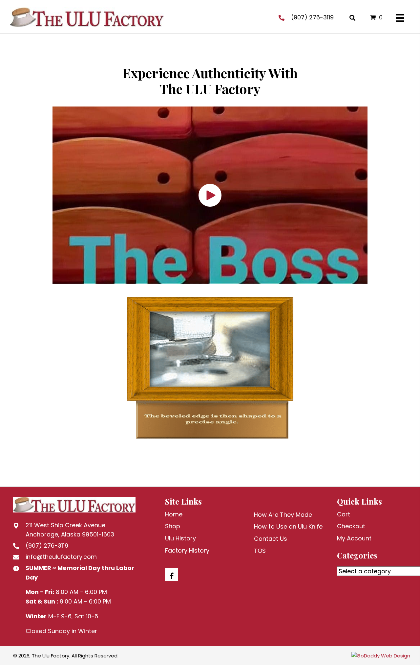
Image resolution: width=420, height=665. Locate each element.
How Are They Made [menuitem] (283, 515)
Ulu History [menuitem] (180, 538)
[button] (210, 195)
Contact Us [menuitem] (270, 538)
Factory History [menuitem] (187, 550)
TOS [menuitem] (260, 551)
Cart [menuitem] (343, 514)
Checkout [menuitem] (351, 526)
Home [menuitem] (173, 514)
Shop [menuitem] (172, 526)
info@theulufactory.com (61, 557)
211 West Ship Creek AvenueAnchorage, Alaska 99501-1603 (70, 530)
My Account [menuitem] (354, 538)
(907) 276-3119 (312, 17)
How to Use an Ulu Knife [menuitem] (288, 526)
